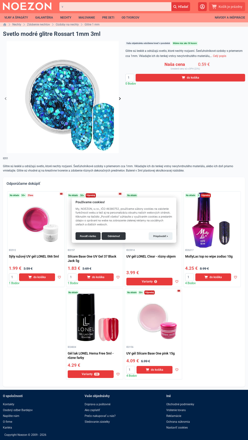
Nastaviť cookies (177, 427)
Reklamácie (173, 416)
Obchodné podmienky (180, 404)
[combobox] (115, 6)
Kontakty (8, 404)
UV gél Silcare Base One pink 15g (150, 353)
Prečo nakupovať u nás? (100, 416)
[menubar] (71, 17)
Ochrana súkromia (178, 421)
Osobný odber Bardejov (18, 410)
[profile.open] (202, 6)
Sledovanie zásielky (97, 421)
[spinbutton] (129, 77)
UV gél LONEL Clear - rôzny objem (151, 256)
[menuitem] (16, 17)
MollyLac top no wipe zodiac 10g (209, 256)
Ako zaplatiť (92, 410)
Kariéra (7, 427)
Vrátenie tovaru (176, 410)
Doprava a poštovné (97, 404)
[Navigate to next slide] (120, 98)
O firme (7, 421)
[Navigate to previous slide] (5, 98)
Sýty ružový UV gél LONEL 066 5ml (34, 256)
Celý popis (219, 56)
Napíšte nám (11, 416)
